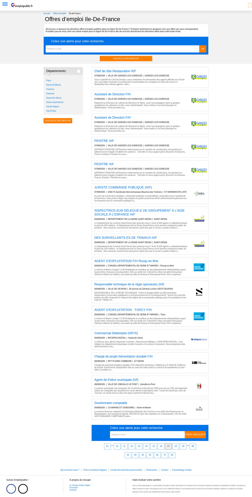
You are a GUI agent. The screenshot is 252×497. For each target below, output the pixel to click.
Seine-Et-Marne (53, 85)
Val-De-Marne (52, 106)
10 (117, 446)
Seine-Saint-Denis (54, 102)
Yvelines (50, 89)
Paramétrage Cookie (182, 470)
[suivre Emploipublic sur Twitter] (23, 489)
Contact (164, 470)
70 (165, 455)
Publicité (72, 490)
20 (128, 455)
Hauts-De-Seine (53, 98)
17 (168, 446)
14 (146, 446)
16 (161, 446)
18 (176, 446)
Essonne (50, 93)
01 (107, 446)
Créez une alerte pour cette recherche (77, 41)
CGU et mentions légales (95, 470)
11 (124, 446)
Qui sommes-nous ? (70, 470)
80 (172, 455)
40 (142, 455)
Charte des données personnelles (126, 470)
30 (135, 455)
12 (131, 446)
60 (157, 455)
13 (139, 446)
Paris (48, 80)
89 (193, 446)
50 (150, 455)
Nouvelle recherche (126, 58)
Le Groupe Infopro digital (79, 485)
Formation (73, 487)
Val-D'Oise (51, 111)
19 (183, 446)
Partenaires (151, 470)
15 (154, 446)
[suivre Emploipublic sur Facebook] (11, 489)
